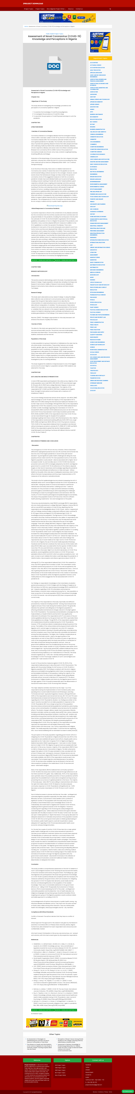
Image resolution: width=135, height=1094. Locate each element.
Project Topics (40, 9)
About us (70, 9)
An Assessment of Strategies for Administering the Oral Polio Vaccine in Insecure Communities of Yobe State (38, 1040)
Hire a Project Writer (60, 1075)
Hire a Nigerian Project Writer (56, 9)
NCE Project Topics (60, 1065)
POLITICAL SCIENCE (95, 312)
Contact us (79, 9)
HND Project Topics (60, 1070)
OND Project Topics (60, 1067)
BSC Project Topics (60, 1072)
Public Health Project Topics (54, 34)
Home (26, 26)
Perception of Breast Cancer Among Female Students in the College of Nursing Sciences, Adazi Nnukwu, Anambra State (70, 1040)
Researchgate (89, 1072)
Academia (88, 1075)
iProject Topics (28, 9)
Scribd (87, 1077)
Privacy (106, 1092)
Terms (110, 1092)
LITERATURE (93, 252)
